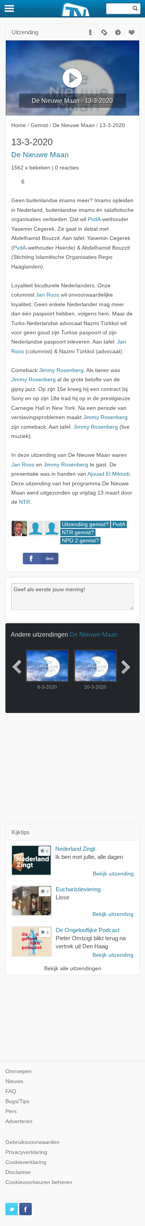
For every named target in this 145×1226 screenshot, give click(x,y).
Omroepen (18, 1071)
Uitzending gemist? (85, 524)
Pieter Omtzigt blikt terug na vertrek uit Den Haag (91, 942)
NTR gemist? (78, 532)
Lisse (62, 897)
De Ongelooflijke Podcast (87, 930)
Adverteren (18, 1121)
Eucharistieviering (78, 889)
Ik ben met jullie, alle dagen (89, 857)
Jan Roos (47, 295)
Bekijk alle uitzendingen (72, 968)
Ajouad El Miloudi (108, 474)
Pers (11, 1111)
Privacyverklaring (26, 1152)
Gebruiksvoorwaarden (32, 1142)
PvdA (94, 219)
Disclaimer (18, 1172)
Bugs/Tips (17, 1101)
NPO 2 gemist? (80, 540)
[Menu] (9, 8)
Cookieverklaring (25, 1162)
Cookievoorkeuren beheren (38, 1182)
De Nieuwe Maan (40, 155)
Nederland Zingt (75, 848)
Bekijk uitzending (113, 874)
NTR (24, 502)
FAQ (10, 1091)
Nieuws (14, 1081)
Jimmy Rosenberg (61, 370)
